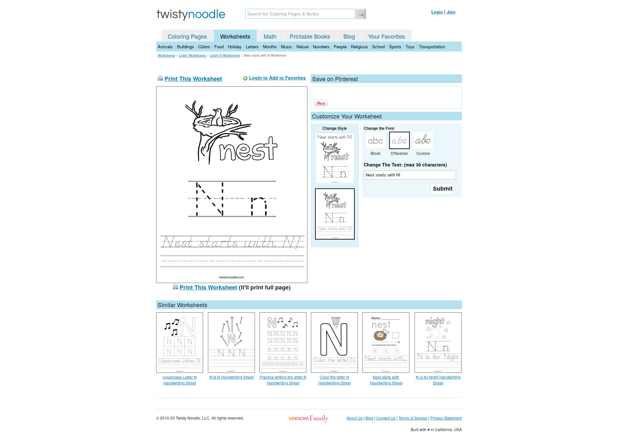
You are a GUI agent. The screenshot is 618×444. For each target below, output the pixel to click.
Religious (359, 46)
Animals (165, 46)
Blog (349, 36)
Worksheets (235, 36)
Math (270, 36)
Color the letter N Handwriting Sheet (334, 379)
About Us (354, 417)
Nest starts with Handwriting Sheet (386, 379)
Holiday (235, 46)
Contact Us (386, 417)
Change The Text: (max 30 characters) (405, 164)
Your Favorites (386, 36)
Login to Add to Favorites (277, 77)
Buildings (185, 46)
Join (451, 12)
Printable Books (310, 36)
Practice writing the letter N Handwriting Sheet (283, 379)
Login (437, 12)
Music (286, 46)
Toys (410, 46)
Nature (302, 46)
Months (270, 46)
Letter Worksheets (192, 55)
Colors (204, 46)
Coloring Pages (187, 36)
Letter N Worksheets (225, 55)
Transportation (432, 46)
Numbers (321, 46)
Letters (252, 46)
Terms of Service (412, 417)
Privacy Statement (446, 417)
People (340, 46)
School (378, 46)
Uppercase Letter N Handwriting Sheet (180, 379)
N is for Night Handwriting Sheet (438, 379)
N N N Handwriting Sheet (232, 377)
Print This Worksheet (193, 78)
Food (219, 46)
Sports (395, 46)
